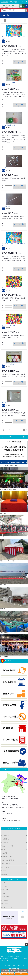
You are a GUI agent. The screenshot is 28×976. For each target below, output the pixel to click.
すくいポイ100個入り (8, 364)
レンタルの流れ (5, 958)
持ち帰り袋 (5, 402)
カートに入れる (19, 62)
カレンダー (24, 958)
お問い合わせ (20, 6)
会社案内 (10, 956)
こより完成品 (6, 206)
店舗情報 (17, 956)
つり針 (4, 168)
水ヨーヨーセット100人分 (9, 82)
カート (23, 6)
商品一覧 (3, 956)
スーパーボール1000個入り (9, 288)
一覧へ (24, 437)
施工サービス (14, 958)
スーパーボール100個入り (9, 325)
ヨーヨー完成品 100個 (8, 125)
